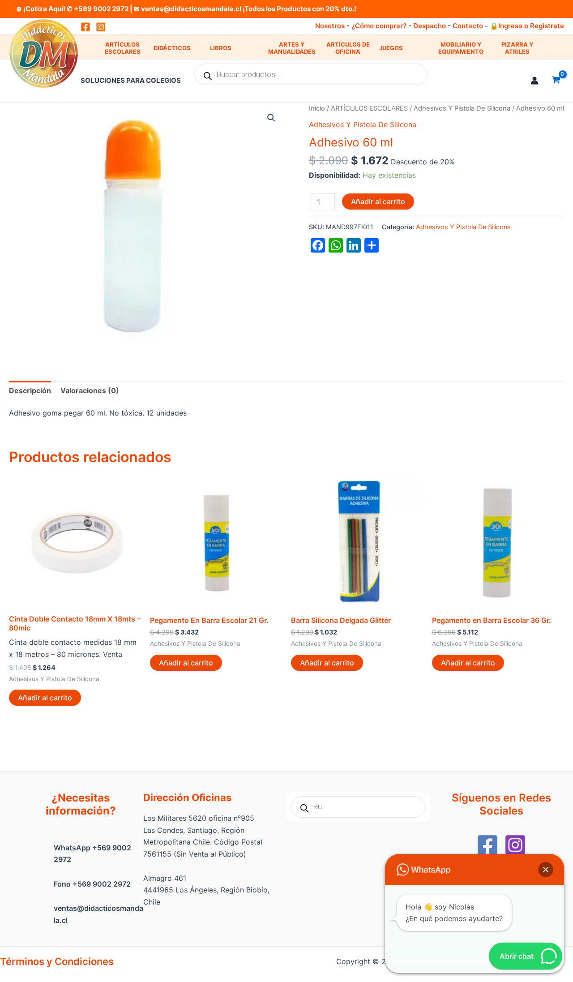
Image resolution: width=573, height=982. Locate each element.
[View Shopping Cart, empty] (555, 80)
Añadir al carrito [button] (45, 697)
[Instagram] (101, 27)
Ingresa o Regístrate (531, 25)
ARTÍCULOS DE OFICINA (348, 48)
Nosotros (330, 25)
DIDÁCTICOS (172, 47)
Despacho (429, 25)
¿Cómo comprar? (378, 25)
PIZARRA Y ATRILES (517, 48)
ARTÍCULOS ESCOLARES (123, 48)
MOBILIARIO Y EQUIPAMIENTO (460, 48)
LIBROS (220, 47)
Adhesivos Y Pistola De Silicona (462, 108)
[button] (271, 118)
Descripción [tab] (30, 390)
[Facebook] (487, 845)
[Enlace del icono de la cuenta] (534, 81)
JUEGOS (391, 47)
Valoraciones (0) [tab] (89, 390)
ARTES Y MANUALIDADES (292, 48)
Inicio (317, 108)
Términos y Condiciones (57, 961)
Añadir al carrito (378, 201)
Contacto (468, 25)
